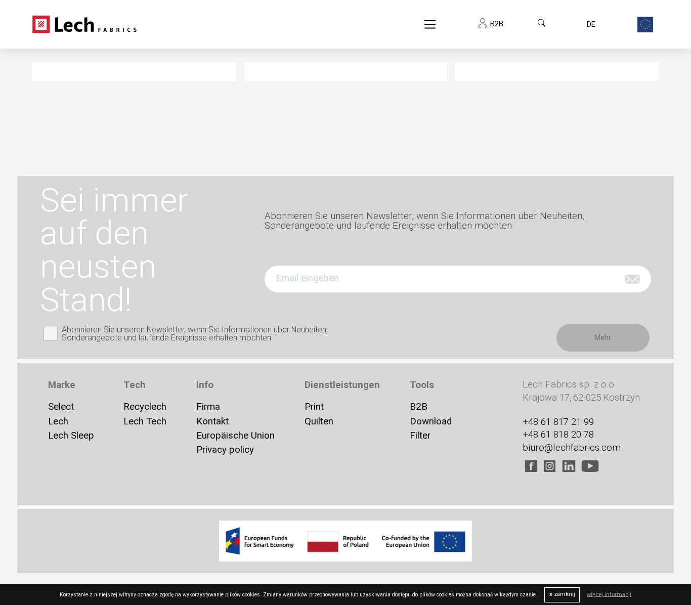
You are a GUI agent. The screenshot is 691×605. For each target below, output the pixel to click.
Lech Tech (144, 421)
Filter (420, 435)
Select (61, 406)
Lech (58, 421)
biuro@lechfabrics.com (572, 447)
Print (314, 406)
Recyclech (144, 406)
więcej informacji (609, 594)
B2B (418, 406)
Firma (208, 406)
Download (431, 421)
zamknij (562, 594)
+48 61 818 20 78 (558, 434)
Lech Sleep (71, 435)
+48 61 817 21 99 (558, 421)
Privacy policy (225, 449)
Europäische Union (235, 435)
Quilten (319, 421)
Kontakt (212, 421)
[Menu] (430, 24)
